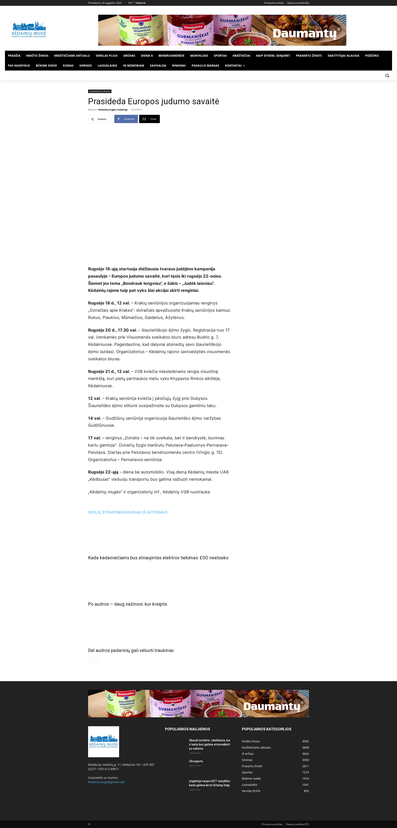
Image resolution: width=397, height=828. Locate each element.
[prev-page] (90, 660)
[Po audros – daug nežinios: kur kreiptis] (160, 580)
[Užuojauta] (175, 766)
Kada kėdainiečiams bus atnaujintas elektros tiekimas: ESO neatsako (158, 557)
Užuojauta (196, 761)
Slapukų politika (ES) (297, 824)
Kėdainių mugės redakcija (113, 109)
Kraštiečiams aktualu (99, 91)
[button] (387, 75)
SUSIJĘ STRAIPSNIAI (106, 512)
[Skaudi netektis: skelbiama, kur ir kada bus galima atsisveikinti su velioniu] (175, 745)
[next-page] (97, 660)
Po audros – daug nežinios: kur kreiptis (127, 604)
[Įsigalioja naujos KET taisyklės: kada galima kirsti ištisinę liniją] (175, 786)
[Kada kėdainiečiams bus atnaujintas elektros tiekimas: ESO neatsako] (160, 533)
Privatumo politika (272, 824)
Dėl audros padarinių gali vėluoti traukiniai (130, 650)
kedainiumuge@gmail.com (106, 782)
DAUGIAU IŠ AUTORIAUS (146, 512)
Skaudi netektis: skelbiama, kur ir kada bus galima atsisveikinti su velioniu (210, 744)
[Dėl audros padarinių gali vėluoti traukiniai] (160, 626)
